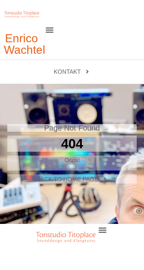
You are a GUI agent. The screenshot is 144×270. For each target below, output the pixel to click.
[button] (49, 29)
